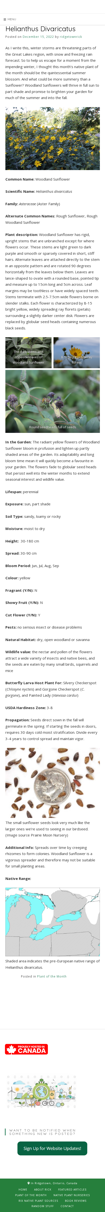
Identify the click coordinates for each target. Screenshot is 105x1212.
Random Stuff (43, 1206)
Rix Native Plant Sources (38, 1200)
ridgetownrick (71, 37)
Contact (67, 1206)
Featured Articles (72, 1189)
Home (23, 1189)
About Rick (42, 1189)
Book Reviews (75, 1200)
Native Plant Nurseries (71, 1195)
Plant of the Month (52, 976)
